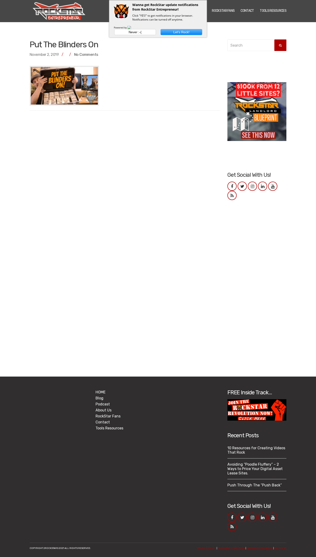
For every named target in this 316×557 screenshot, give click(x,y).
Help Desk (280, 548)
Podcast (103, 404)
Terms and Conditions (231, 548)
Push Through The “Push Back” (254, 485)
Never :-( (135, 32)
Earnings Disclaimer (260, 548)
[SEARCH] (280, 45)
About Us (104, 410)
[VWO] (132, 27)
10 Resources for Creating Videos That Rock (256, 450)
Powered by (120, 27)
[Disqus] (125, 173)
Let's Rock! (181, 32)
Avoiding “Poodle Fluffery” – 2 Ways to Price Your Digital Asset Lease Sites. (255, 468)
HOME (100, 392)
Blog (99, 398)
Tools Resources (273, 11)
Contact (247, 11)
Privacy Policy (206, 548)
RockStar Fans (223, 11)
